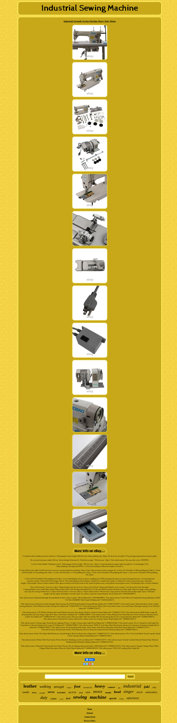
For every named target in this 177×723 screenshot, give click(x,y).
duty (43, 697)
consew (111, 687)
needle (25, 692)
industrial (132, 686)
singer (128, 691)
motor (97, 691)
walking (45, 687)
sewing (80, 697)
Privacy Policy (90, 721)
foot (77, 686)
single (69, 687)
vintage (121, 699)
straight (108, 693)
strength (59, 687)
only (154, 687)
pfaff (81, 692)
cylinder (53, 699)
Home (89, 709)
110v (119, 688)
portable (42, 693)
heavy (100, 686)
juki (147, 687)
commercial (87, 687)
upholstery (133, 698)
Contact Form (89, 717)
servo (51, 692)
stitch (139, 692)
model (61, 699)
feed (68, 698)
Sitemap (90, 713)
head (117, 692)
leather (30, 686)
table (88, 692)
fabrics (34, 693)
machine (98, 697)
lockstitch (61, 692)
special (112, 698)
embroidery (151, 692)
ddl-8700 (72, 692)
